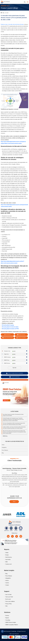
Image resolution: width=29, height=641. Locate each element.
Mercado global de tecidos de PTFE (10, 328)
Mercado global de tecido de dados (10, 326)
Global (6, 552)
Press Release (8, 575)
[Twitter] (12, 536)
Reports (7, 617)
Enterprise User (7, 351)
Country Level (8, 564)
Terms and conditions (10, 601)
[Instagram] (20, 536)
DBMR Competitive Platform (11, 624)
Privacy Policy (8, 603)
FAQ (6, 606)
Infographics (4, 447)
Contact (7, 585)
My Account (8, 599)
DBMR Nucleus (7, 363)
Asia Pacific (8, 559)
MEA (6, 561)
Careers (7, 582)
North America (8, 557)
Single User (6, 354)
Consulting (7, 620)
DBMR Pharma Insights (10, 622)
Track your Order (9, 596)
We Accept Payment (14, 633)
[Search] (25, 2)
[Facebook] (16, 536)
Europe (7, 554)
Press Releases (5, 450)
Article (3, 444)
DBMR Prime (6, 360)
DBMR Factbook (7, 357)
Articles (7, 580)
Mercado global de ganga (8, 325)
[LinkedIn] (8, 536)
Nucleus (7, 615)
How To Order (8, 594)
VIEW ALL (5, 436)
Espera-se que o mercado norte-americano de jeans (12, 24)
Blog (3, 452)
